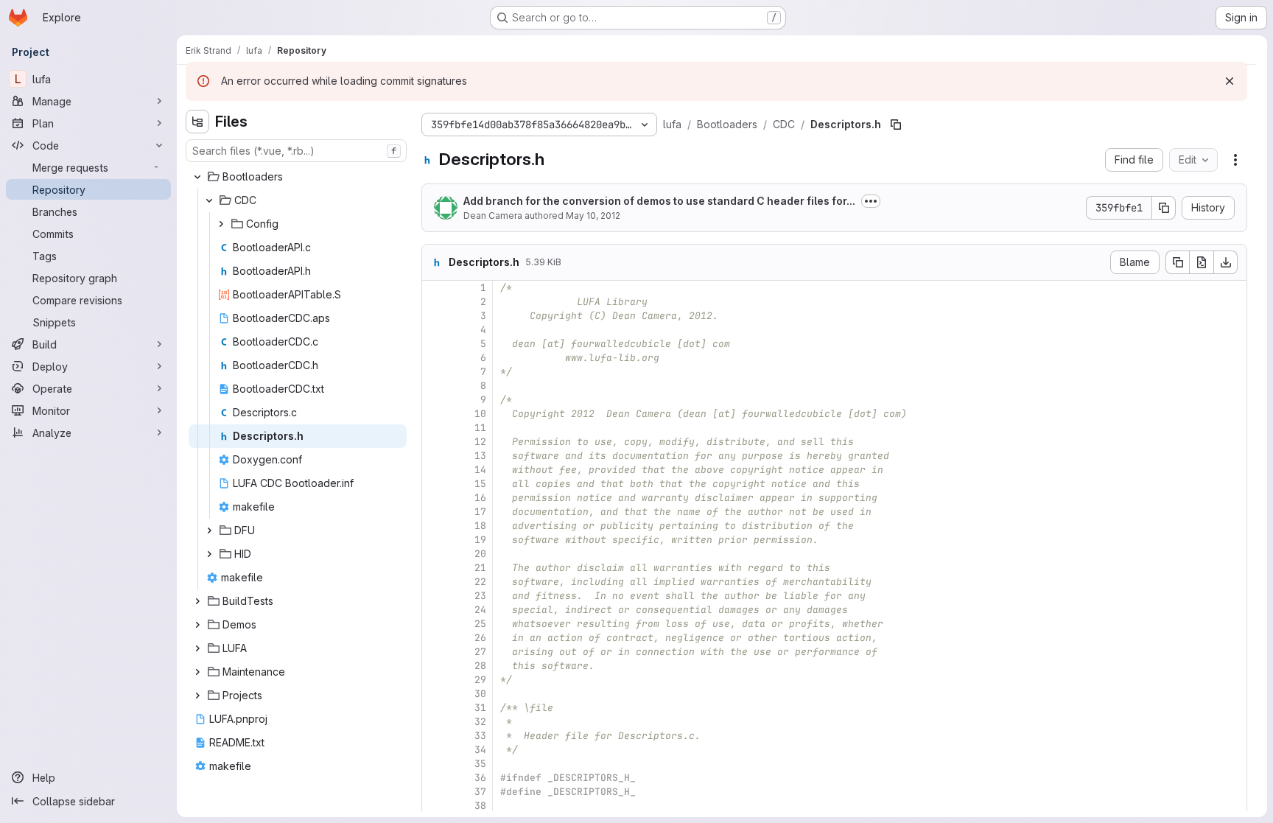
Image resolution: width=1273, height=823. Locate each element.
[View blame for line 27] (434, 652)
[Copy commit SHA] (1164, 208)
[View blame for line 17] (434, 512)
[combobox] (296, 150)
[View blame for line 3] (434, 316)
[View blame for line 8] (434, 386)
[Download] (1226, 262)
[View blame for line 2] (434, 302)
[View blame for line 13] (434, 456)
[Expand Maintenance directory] (197, 672)
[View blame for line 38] (434, 806)
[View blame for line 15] (434, 484)
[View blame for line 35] (434, 764)
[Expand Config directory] (221, 224)
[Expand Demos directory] (197, 625)
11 (480, 427)
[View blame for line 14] (434, 470)
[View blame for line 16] (434, 498)
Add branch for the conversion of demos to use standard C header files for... (659, 201)
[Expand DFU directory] (209, 530)
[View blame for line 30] (434, 694)
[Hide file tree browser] (197, 121)
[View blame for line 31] (434, 708)
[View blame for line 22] (434, 582)
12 (480, 441)
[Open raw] (1201, 262)
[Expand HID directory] (209, 554)
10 (480, 413)
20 (480, 553)
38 (480, 805)
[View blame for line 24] (434, 610)
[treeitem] (298, 177)
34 (480, 749)
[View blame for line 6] (434, 358)
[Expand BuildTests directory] (197, 601)
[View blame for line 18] (434, 526)
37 (480, 791)
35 (480, 763)
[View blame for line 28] (434, 666)
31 (480, 707)
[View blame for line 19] (434, 540)
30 (480, 693)
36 (480, 777)
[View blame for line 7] (434, 372)
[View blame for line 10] (434, 414)
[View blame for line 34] (434, 750)
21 (480, 567)
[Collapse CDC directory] (209, 200)
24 (480, 609)
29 (480, 679)
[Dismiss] (1229, 81)
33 (480, 735)
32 (480, 721)
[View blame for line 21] (434, 568)
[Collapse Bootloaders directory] (197, 177)
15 (480, 483)
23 (480, 595)
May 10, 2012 (593, 215)
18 (480, 525)
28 (480, 665)
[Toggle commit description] (870, 201)
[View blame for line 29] (434, 680)
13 (480, 455)
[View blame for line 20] (434, 554)
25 (480, 623)
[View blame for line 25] (434, 624)
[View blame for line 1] (434, 288)
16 (480, 497)
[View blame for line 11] (434, 428)
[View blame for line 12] (434, 442)
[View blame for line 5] (434, 344)
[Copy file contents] (1177, 262)
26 (480, 637)
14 (480, 469)
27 (480, 651)
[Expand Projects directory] (197, 695)
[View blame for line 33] (434, 736)
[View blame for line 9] (434, 400)
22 (480, 581)
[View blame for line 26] (434, 638)
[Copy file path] (896, 124)
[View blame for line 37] (434, 792)
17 (480, 511)
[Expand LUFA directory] (197, 648)
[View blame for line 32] (434, 722)
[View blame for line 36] (434, 778)
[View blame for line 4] (434, 330)
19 (480, 539)
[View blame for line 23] (434, 596)
